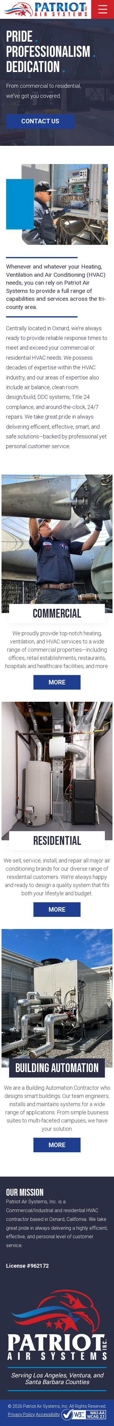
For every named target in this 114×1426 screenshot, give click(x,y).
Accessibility (48, 1414)
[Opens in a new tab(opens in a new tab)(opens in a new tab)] (83, 1414)
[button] (102, 9)
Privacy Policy (21, 1414)
